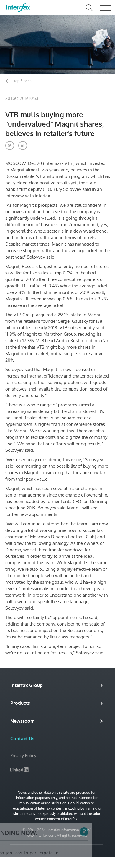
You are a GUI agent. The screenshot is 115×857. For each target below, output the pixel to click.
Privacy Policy (23, 755)
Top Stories (22, 81)
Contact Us (22, 739)
